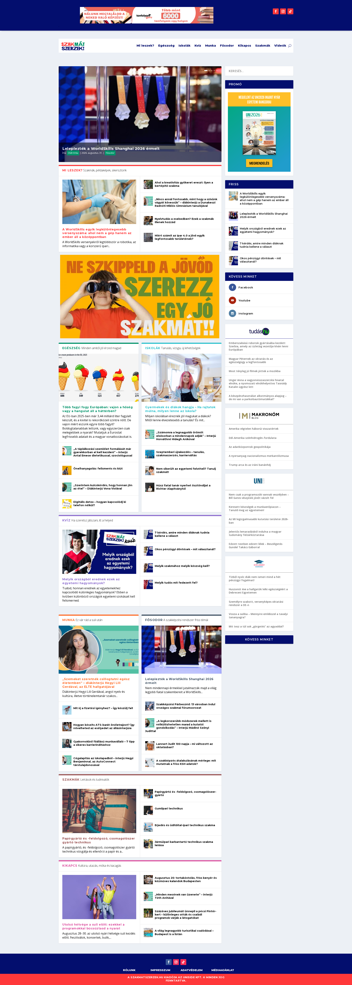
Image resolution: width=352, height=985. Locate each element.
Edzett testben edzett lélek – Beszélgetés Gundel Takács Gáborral (255, 545)
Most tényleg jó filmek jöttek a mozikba (254, 371)
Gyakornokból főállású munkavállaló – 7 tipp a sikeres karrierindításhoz (104, 743)
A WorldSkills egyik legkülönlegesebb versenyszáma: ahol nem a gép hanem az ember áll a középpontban (97, 233)
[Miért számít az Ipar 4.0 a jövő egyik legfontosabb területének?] (148, 237)
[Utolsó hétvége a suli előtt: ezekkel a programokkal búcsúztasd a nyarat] (99, 897)
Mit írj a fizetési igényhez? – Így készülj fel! (103, 708)
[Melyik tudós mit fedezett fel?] (148, 584)
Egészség (166, 45)
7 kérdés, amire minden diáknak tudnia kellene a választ (261, 245)
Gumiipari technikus (169, 808)
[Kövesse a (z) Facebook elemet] (276, 11)
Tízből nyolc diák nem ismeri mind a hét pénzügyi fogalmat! (254, 578)
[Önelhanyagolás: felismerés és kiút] (67, 470)
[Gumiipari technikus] (148, 810)
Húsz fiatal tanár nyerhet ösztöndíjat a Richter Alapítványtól (183, 487)
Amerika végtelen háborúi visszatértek (253, 428)
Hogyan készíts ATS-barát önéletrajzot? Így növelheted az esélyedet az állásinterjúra (103, 726)
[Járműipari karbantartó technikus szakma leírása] (148, 843)
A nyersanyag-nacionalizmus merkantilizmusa (259, 456)
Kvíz (198, 45)
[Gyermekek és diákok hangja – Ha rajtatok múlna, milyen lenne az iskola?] (181, 378)
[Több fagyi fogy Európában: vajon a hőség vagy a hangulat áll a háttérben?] (99, 378)
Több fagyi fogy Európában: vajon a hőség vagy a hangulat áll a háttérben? (97, 409)
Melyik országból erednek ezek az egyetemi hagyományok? (91, 581)
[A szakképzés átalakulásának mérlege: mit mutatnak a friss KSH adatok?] (149, 762)
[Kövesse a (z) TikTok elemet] (290, 11)
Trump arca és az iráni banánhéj (250, 465)
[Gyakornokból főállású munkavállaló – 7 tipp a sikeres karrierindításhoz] (67, 743)
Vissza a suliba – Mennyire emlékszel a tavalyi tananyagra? (258, 615)
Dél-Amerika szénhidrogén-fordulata (252, 438)
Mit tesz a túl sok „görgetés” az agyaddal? (256, 626)
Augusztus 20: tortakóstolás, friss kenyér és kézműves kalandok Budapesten (186, 879)
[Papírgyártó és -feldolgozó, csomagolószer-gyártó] (148, 793)
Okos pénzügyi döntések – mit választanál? (185, 549)
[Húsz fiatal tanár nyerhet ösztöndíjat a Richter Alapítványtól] (149, 487)
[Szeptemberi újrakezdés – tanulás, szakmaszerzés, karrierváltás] (149, 453)
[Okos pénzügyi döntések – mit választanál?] (148, 551)
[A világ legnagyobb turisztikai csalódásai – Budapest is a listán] (148, 932)
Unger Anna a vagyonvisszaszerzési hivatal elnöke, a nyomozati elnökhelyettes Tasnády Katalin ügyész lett (258, 383)
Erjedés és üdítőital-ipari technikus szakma (185, 825)
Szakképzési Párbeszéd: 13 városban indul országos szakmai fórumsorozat (185, 706)
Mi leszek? (145, 45)
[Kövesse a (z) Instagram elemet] (283, 11)
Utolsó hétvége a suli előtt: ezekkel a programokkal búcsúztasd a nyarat (93, 926)
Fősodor (227, 45)
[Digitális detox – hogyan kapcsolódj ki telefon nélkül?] (67, 503)
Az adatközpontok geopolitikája (250, 447)
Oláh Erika (73, 152)
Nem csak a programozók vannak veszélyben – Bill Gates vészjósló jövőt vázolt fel (259, 496)
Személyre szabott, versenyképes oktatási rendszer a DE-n (256, 603)
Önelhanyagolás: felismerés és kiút (98, 468)
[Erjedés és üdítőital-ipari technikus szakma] (148, 827)
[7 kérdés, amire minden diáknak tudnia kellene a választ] (148, 534)
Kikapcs (244, 45)
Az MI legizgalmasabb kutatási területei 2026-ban (258, 520)
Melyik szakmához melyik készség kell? (182, 566)
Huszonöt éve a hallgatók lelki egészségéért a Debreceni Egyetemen (258, 590)
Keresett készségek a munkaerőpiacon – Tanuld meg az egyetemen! (255, 508)
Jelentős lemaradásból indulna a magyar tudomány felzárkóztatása (255, 533)
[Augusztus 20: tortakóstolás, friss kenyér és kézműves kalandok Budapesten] (148, 879)
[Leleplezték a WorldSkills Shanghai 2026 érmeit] (181, 649)
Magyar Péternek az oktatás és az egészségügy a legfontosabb (251, 360)
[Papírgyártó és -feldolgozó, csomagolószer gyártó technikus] (99, 811)
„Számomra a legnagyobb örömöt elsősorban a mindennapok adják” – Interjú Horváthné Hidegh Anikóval (186, 436)
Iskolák (184, 45)
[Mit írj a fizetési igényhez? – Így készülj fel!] (67, 710)
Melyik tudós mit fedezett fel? (176, 582)
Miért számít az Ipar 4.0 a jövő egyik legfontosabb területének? (180, 237)
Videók (280, 45)
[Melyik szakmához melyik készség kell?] (148, 567)
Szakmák (262, 45)
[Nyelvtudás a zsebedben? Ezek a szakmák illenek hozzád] (148, 220)
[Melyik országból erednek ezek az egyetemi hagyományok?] (99, 552)
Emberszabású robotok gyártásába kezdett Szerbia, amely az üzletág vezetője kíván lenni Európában (258, 346)
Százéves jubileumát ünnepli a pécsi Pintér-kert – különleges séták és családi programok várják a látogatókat (185, 915)
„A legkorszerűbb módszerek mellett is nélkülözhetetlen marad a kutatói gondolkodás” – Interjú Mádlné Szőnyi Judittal (178, 726)
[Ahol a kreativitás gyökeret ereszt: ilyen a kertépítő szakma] (148, 184)
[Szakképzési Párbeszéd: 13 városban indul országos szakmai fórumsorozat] (149, 706)
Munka (210, 45)
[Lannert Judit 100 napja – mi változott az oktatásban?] (149, 745)
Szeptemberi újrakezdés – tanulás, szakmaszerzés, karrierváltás (180, 453)
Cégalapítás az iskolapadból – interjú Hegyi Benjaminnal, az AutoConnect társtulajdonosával (103, 761)
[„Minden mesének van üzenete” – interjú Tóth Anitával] (148, 896)
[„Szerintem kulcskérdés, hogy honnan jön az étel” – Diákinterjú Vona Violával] (67, 487)
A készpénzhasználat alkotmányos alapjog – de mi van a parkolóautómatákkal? (258, 397)
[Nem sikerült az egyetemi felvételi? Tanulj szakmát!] (149, 470)
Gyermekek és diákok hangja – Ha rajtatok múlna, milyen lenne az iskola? (180, 409)
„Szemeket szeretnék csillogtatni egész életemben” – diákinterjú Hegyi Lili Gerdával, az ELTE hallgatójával (96, 683)
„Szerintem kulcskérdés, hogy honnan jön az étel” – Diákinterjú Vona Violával (102, 487)
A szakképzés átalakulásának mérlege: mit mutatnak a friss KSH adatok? (186, 762)
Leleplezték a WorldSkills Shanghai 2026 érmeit (111, 148)
